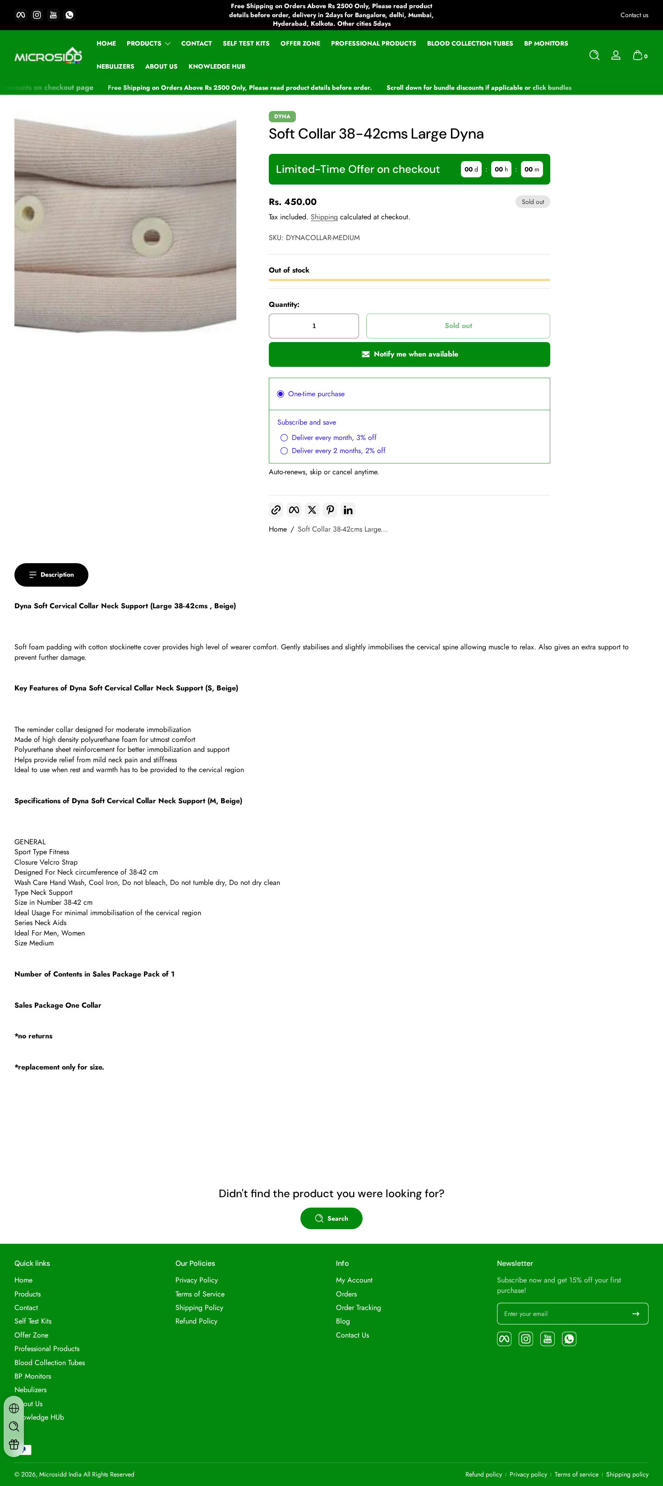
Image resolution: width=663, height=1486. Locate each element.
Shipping (324, 217)
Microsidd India (60, 1474)
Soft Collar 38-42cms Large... (342, 529)
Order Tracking (358, 1308)
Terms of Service (200, 1294)
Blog (343, 1321)
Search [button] (337, 1218)
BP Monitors (32, 1376)
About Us (28, 1404)
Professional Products (46, 1349)
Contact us (635, 15)
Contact (26, 1308)
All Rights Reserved (108, 1474)
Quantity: (284, 305)
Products (144, 43)
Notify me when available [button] (416, 354)
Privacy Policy (196, 1280)
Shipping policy (627, 1474)
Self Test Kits (32, 1321)
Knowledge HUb (39, 1417)
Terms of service (577, 1474)
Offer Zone (31, 1335)
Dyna (282, 116)
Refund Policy (196, 1321)
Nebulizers (30, 1390)
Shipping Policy (199, 1308)
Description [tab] (57, 574)
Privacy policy (528, 1474)
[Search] (594, 55)
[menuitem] (90, 1280)
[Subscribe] (636, 1313)
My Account (354, 1280)
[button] (594, 55)
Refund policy (483, 1474)
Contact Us (352, 1335)
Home (278, 529)
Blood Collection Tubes (49, 1363)
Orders (346, 1294)
